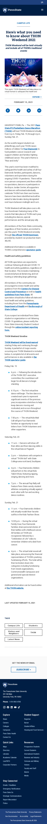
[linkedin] (29, 110)
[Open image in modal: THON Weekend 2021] (23, 72)
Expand (36, 97)
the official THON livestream (25, 235)
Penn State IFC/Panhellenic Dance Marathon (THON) (22, 128)
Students (33, 625)
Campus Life (23, 23)
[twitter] (18, 110)
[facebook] (8, 110)
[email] (39, 110)
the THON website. (15, 588)
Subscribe (22, 669)
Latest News (14, 639)
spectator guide (33, 250)
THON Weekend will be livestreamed (21, 342)
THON (33, 632)
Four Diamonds (30, 149)
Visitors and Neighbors (14, 632)
